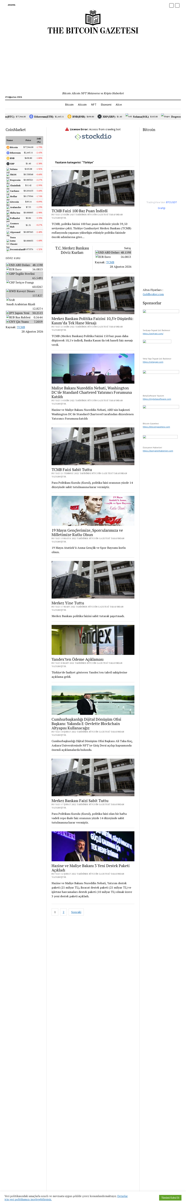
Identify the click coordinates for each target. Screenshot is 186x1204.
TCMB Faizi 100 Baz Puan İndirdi (80, 210)
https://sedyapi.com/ (153, 333)
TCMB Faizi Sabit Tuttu (72, 469)
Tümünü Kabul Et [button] (170, 1197)
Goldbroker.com (153, 294)
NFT (93, 104)
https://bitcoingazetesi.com (156, 426)
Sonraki (76, 912)
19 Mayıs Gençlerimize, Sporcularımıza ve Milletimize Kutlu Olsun (87, 532)
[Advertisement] (93, 63)
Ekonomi (106, 104)
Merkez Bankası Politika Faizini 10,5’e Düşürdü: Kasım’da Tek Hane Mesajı (92, 320)
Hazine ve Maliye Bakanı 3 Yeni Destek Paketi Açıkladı (91, 868)
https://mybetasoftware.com (157, 399)
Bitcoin (69, 104)
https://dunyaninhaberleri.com (158, 450)
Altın (119, 104)
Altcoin (82, 104)
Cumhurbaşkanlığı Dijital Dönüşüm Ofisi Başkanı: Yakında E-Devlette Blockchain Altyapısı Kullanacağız (86, 723)
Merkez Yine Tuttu (68, 602)
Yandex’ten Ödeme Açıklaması (78, 659)
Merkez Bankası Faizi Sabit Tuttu (80, 800)
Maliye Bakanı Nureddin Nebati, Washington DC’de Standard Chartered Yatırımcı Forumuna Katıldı (92, 392)
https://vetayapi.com (153, 362)
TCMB (21, 327)
